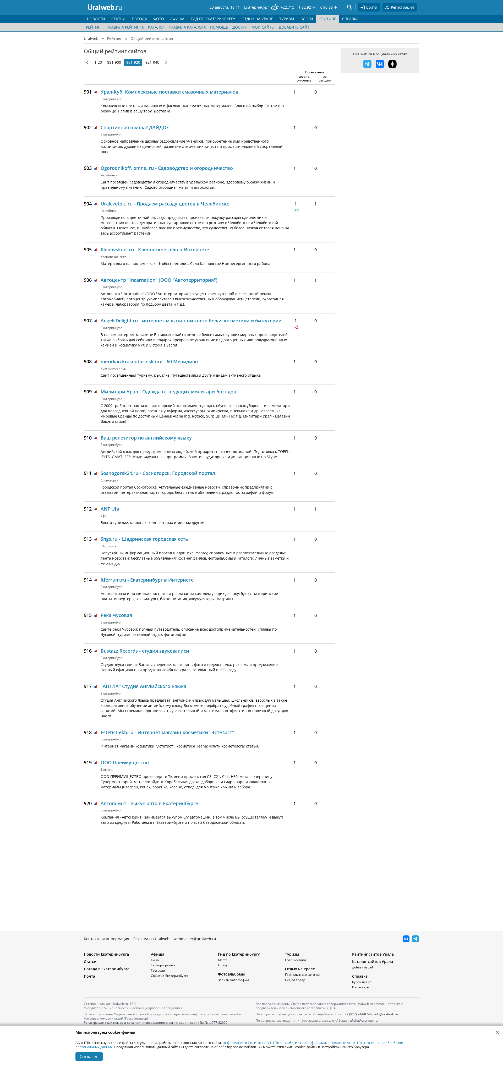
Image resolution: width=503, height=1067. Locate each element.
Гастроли (158, 970)
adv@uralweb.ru (386, 1014)
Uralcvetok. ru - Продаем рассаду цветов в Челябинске (165, 204)
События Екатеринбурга (169, 975)
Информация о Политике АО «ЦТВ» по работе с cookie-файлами (274, 1042)
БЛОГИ (306, 18)
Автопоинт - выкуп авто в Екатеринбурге (149, 803)
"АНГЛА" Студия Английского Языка (143, 686)
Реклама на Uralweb (151, 938)
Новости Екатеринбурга (106, 954)
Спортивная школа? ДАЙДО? (134, 127)
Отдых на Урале (300, 968)
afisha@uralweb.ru (364, 1020)
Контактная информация (106, 938)
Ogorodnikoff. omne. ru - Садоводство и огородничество (167, 168)
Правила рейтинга (125, 27)
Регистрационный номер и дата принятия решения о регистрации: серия (155, 1024)
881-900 (114, 62)
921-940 (152, 62)
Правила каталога (187, 27)
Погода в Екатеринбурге (106, 968)
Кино (155, 960)
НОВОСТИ (96, 18)
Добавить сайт (294, 27)
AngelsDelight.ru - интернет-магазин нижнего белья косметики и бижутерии (191, 320)
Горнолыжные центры (302, 974)
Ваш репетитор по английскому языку (146, 438)
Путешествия (295, 960)
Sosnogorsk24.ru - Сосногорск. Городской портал (158, 473)
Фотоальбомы (231, 974)
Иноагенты (360, 987)
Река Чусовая (116, 615)
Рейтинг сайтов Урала (373, 954)
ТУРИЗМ (286, 18)
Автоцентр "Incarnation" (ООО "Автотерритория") (159, 280)
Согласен (89, 1056)
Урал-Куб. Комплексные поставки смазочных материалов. (170, 92)
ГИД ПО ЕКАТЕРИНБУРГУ (213, 18)
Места (223, 960)
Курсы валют (362, 982)
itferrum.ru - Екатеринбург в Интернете (147, 580)
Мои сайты (263, 27)
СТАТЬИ (118, 18)
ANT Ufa (110, 509)
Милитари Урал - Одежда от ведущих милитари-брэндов (168, 391)
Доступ (239, 27)
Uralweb (91, 38)
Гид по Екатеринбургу (239, 954)
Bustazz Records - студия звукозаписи (145, 651)
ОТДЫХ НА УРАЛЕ (257, 18)
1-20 (98, 62)
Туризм (292, 954)
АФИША (177, 18)
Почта (89, 976)
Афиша (157, 954)
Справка (360, 976)
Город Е (223, 965)
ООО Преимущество (125, 762)
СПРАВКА (350, 18)
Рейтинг (94, 27)
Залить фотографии (233, 980)
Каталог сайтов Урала (372, 961)
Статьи (90, 961)
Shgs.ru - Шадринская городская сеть (144, 539)
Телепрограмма (163, 965)
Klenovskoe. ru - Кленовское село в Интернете (155, 249)
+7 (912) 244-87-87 (359, 1014)
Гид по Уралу (295, 980)
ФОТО (158, 18)
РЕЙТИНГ (327, 18)
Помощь (219, 27)
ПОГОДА (139, 18)
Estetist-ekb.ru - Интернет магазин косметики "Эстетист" (167, 732)
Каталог (156, 27)
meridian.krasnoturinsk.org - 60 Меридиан (149, 361)
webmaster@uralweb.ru (195, 938)
